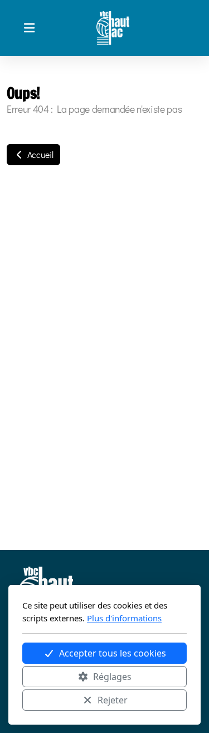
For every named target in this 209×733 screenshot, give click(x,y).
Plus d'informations (124, 618)
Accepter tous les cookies (112, 653)
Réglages (112, 676)
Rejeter (113, 700)
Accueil (39, 154)
